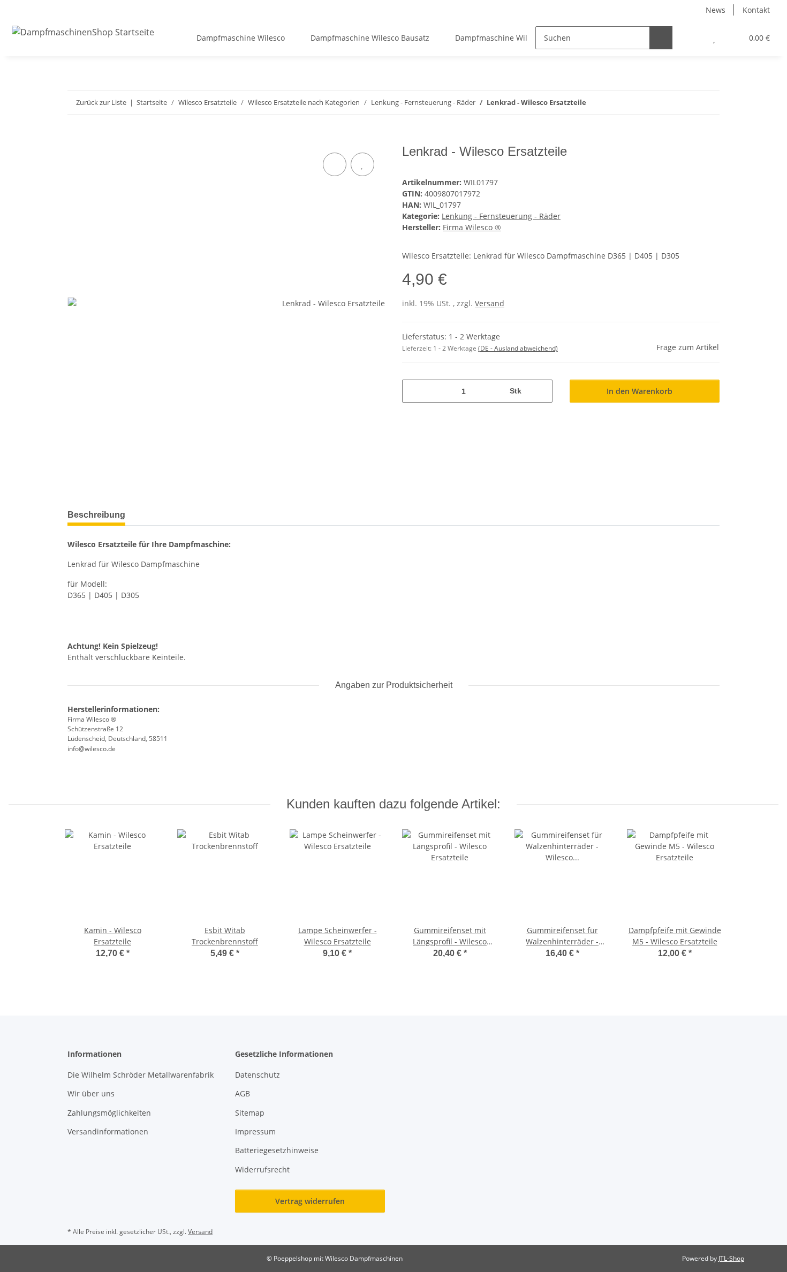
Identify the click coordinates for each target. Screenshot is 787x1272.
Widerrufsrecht (262, 1169)
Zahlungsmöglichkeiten (109, 1113)
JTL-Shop (731, 1258)
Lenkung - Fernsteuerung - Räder (501, 216)
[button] (692, 37)
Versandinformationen (107, 1131)
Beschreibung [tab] (96, 514)
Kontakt (756, 10)
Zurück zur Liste (101, 102)
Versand (489, 303)
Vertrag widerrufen (310, 1201)
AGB (242, 1093)
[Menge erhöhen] (540, 391)
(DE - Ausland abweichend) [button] (518, 348)
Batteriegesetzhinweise (277, 1150)
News (715, 10)
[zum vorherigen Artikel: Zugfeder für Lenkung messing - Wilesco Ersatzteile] (685, 102)
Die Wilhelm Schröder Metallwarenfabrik (140, 1075)
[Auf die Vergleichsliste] (334, 164)
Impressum (255, 1131)
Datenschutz (257, 1075)
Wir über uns (91, 1093)
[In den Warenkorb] (76, 138)
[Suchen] (660, 37)
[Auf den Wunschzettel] (362, 164)
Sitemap (249, 1113)
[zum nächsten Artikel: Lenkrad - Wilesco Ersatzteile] (708, 102)
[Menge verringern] (414, 391)
